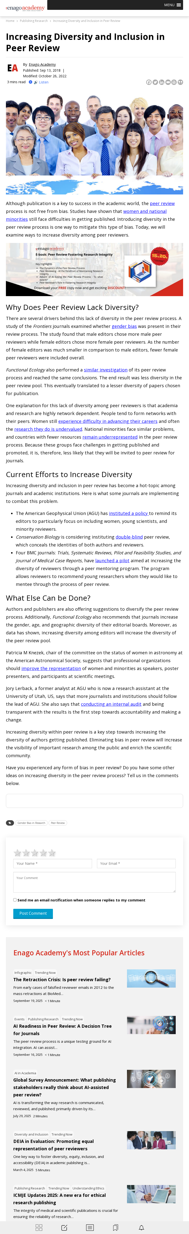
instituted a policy (129, 513)
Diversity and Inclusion (31, 1134)
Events (20, 1019)
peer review (162, 203)
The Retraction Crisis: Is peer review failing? (62, 979)
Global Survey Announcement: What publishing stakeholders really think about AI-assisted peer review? (64, 1087)
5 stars (52, 852)
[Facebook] (149, 82)
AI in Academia (25, 1073)
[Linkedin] (161, 82)
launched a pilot (112, 560)
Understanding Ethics (88, 1188)
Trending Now (45, 972)
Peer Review (58, 823)
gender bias (124, 326)
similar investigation (105, 370)
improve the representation (51, 668)
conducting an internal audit (111, 704)
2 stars (26, 852)
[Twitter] (155, 82)
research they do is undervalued (48, 429)
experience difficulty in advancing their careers (108, 421)
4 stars (43, 852)
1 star (17, 852)
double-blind (129, 537)
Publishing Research (43, 1019)
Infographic (23, 972)
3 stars (35, 852)
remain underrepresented (110, 437)
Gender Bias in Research (31, 823)
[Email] (168, 82)
